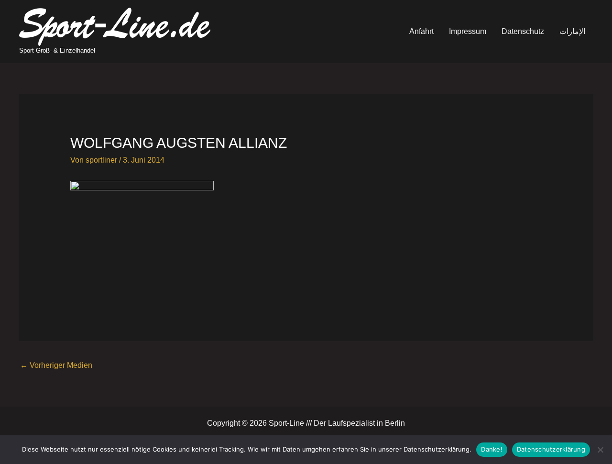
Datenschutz (523, 31)
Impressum (467, 31)
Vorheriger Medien (56, 365)
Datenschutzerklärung (551, 449)
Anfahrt (421, 31)
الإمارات (572, 31)
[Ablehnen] (600, 449)
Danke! (492, 449)
